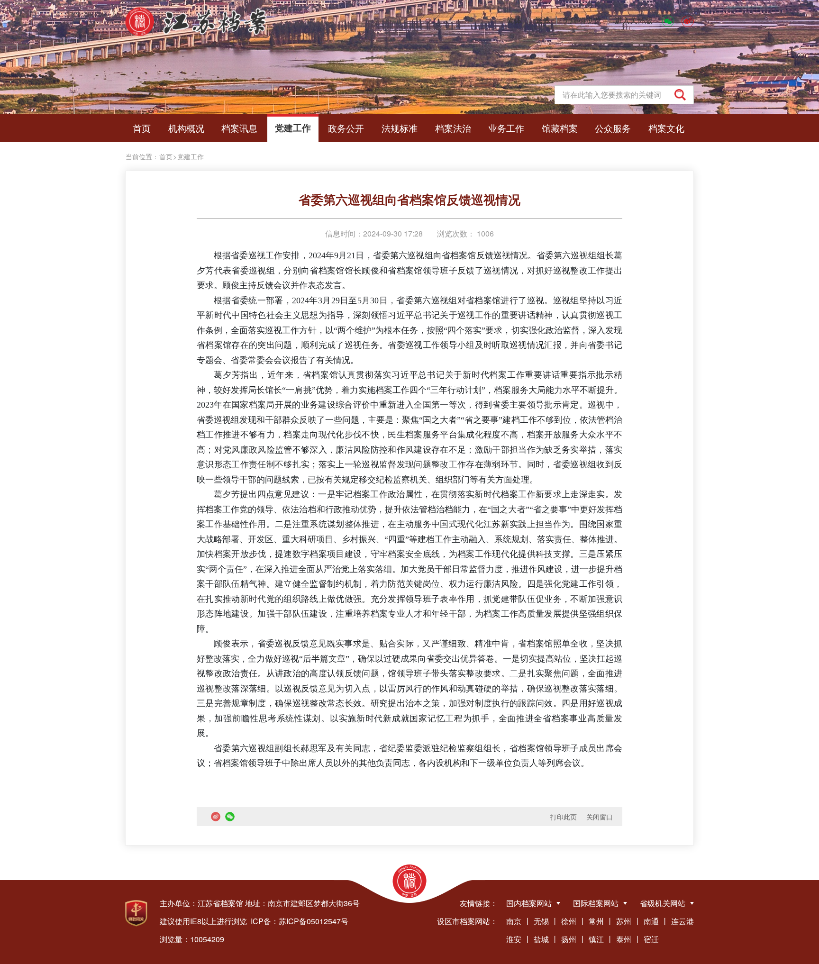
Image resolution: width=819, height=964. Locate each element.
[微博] (688, 20)
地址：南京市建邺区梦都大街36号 (302, 903)
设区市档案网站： (467, 921)
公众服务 (613, 127)
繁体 (542, 20)
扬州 (568, 939)
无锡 (541, 921)
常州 (596, 921)
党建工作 (293, 127)
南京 (513, 921)
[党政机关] (136, 913)
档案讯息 (239, 127)
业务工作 (506, 127)
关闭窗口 (599, 816)
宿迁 (651, 939)
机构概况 (186, 127)
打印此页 (563, 816)
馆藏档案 (560, 127)
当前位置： (142, 156)
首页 (142, 127)
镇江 (596, 939)
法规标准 (400, 127)
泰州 (623, 939)
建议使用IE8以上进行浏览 (203, 921)
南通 (651, 921)
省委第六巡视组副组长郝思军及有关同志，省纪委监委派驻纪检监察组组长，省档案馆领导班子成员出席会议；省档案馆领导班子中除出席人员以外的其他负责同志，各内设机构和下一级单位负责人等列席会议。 (409, 756)
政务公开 (346, 127)
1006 (484, 233)
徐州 (568, 921)
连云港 (682, 921)
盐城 (541, 939)
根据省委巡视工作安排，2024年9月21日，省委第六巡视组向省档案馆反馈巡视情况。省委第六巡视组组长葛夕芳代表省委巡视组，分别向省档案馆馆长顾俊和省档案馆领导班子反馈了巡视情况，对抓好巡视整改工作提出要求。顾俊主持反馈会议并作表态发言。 (409, 270)
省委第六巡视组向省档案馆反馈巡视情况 (409, 199)
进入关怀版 (634, 20)
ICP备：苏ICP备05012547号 (299, 921)
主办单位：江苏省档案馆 (201, 903)
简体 (514, 20)
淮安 (513, 939)
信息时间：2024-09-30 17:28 (374, 233)
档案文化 (666, 127)
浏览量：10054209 (192, 939)
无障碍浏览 (582, 20)
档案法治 (453, 127)
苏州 (623, 921)
